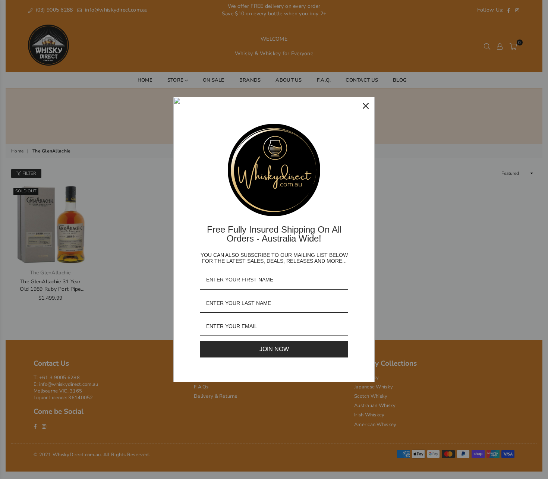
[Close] (366, 106)
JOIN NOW (274, 349)
